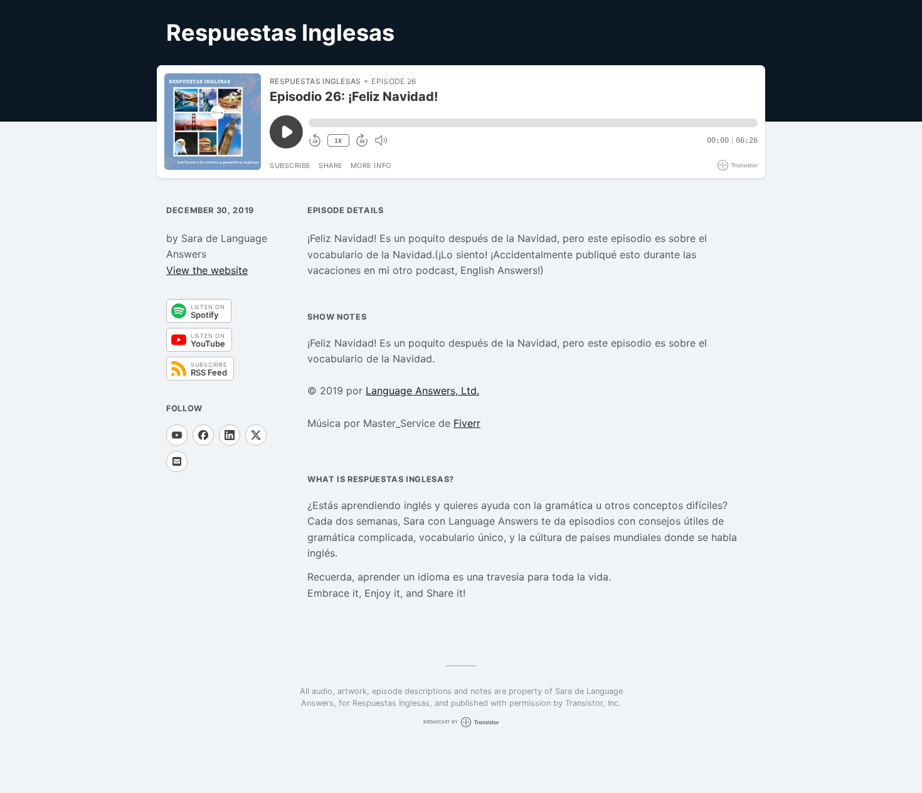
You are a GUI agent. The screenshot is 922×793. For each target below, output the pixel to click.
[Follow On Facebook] (203, 435)
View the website (207, 270)
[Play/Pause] (212, 122)
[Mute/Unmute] (380, 140)
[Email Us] (177, 461)
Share (331, 165)
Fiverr (466, 423)
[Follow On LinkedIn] (229, 435)
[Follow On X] (256, 435)
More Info (371, 165)
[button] (533, 122)
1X (338, 140)
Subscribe (290, 165)
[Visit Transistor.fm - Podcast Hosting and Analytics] (738, 165)
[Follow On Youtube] (177, 435)
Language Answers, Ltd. (422, 390)
